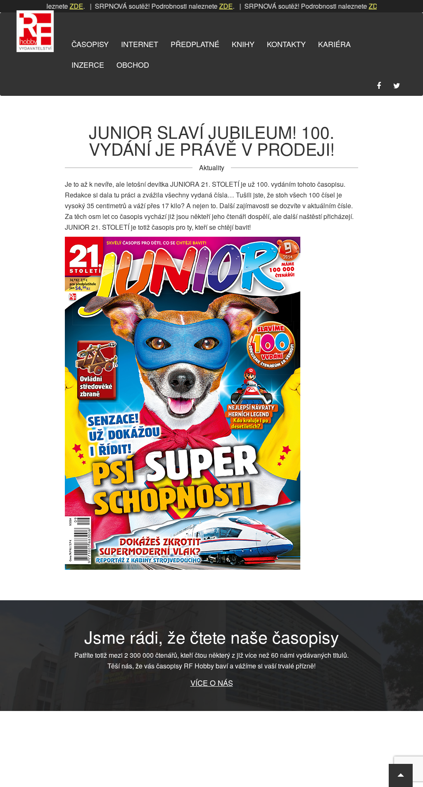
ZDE (60, 6)
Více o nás (211, 682)
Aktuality (211, 167)
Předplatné (195, 43)
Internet (139, 43)
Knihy (243, 43)
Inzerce (87, 64)
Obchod (132, 64)
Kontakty (286, 43)
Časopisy (90, 43)
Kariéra (334, 43)
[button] (401, 775)
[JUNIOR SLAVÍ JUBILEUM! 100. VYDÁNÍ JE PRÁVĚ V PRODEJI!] (211, 403)
